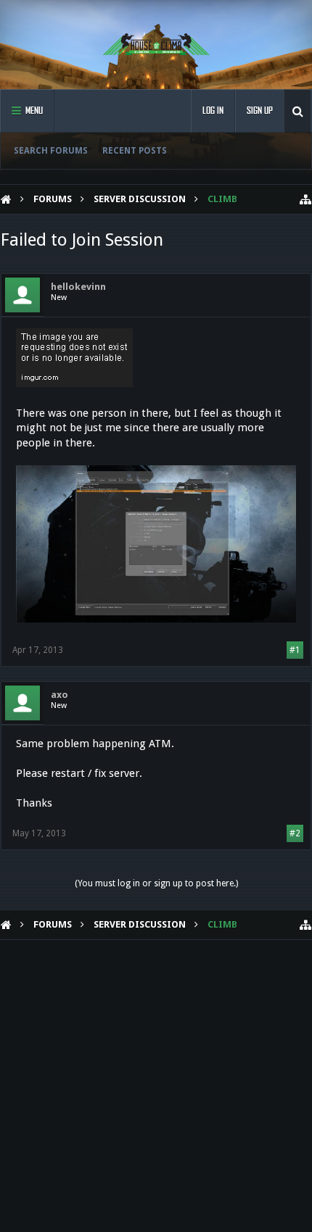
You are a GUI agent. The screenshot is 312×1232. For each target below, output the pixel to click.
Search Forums (51, 151)
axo (59, 694)
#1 (295, 650)
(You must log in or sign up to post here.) (156, 883)
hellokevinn (78, 286)
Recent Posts (134, 151)
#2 (295, 833)
